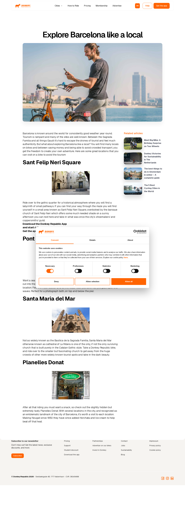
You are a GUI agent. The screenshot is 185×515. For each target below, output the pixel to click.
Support (67, 445)
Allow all (129, 281)
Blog (123, 454)
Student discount (71, 450)
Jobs (123, 445)
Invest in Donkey (99, 450)
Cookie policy (155, 450)
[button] (59, 6)
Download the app (71, 454)
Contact (124, 441)
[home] (22, 5)
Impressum (153, 441)
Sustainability (126, 450)
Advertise (117, 5)
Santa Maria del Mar (100, 340)
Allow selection (92, 281)
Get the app (161, 5)
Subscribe (17, 455)
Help (147, 5)
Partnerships (97, 441)
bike (40, 154)
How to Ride (73, 5)
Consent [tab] (55, 240)
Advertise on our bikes (101, 445)
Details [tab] (92, 240)
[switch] (78, 271)
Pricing (87, 5)
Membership (101, 5)
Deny (56, 281)
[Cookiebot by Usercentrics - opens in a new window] (135, 232)
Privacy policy (155, 445)
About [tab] (130, 240)
